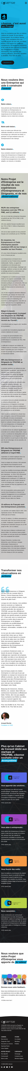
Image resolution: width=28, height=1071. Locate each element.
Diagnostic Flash (5, 1041)
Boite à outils (4, 1058)
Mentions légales (19, 1058)
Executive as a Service (7, 1043)
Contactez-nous (19, 1056)
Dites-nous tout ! (7, 1000)
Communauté (4, 1056)
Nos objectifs (4, 1053)
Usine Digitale (4, 1048)
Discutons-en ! (8, 62)
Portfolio (17, 1043)
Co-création (18, 1039)
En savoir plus (6, 803)
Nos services (4, 1039)
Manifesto (17, 1041)
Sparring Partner (5, 1046)
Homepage (17, 1053)
